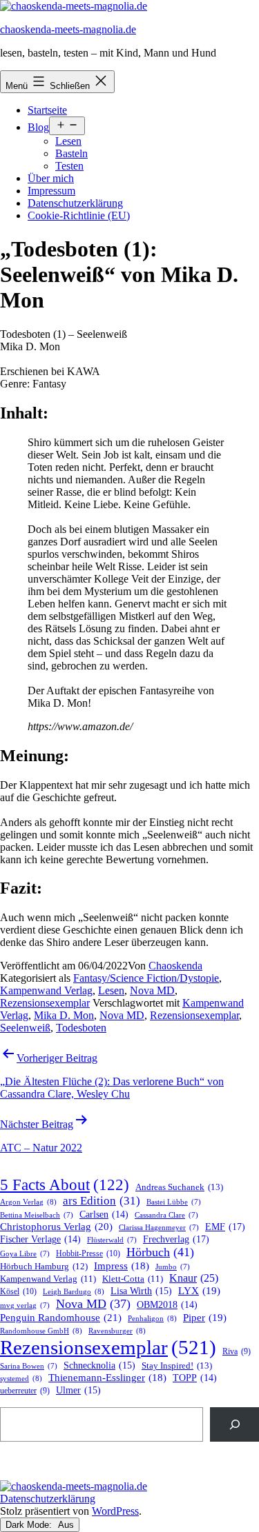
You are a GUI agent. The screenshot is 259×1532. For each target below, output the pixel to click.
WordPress (115, 1511)
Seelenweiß (25, 1028)
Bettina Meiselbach (36, 1215)
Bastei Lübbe (173, 1202)
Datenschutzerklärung (75, 203)
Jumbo (172, 1267)
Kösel (18, 1291)
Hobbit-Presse (88, 1253)
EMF (225, 1226)
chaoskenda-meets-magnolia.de (68, 29)
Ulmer (78, 1390)
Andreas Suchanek (179, 1187)
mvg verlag (25, 1305)
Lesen (68, 141)
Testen (69, 166)
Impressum (51, 190)
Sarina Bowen (28, 1366)
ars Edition (101, 1200)
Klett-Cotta (132, 1279)
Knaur (193, 1278)
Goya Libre (25, 1254)
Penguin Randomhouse (61, 1317)
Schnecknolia (99, 1365)
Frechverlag (176, 1238)
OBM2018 (167, 1305)
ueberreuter (25, 1391)
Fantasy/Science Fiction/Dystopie (146, 978)
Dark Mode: (30, 1525)
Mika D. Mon (64, 1015)
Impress (121, 1265)
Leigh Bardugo (73, 1291)
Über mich (51, 178)
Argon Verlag (28, 1202)
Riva (236, 1351)
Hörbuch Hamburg (44, 1266)
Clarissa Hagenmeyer (159, 1227)
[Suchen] (234, 1424)
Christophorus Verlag (56, 1226)
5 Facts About (64, 1184)
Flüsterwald (112, 1240)
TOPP (195, 1378)
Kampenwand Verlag (46, 990)
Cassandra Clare (166, 1215)
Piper (205, 1317)
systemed (21, 1378)
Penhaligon (152, 1318)
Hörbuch (160, 1252)
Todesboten (81, 1028)
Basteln (71, 153)
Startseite (47, 110)
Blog (38, 127)
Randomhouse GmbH (41, 1331)
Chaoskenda (175, 965)
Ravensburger (117, 1331)
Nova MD (152, 990)
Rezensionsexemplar (45, 1003)
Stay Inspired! (177, 1365)
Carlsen (103, 1214)
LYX (199, 1290)
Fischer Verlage (40, 1239)
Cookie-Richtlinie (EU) (79, 215)
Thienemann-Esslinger (107, 1377)
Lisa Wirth (141, 1291)
